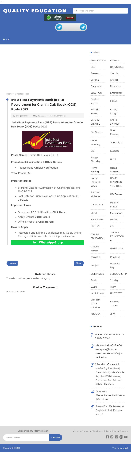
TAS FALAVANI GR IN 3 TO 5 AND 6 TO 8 (109, 336)
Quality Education (35, 11)
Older (78, 263)
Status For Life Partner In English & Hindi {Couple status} (110, 410)
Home (6, 39)
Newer (13, 263)
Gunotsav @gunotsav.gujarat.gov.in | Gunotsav (110, 395)
